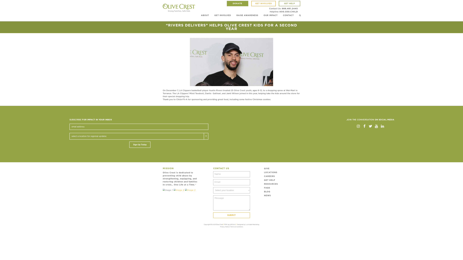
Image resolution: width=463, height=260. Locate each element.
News (267, 196)
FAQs (267, 188)
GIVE (266, 169)
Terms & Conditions (236, 227)
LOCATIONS (270, 172)
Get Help (269, 180)
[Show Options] (206, 136)
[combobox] (136, 136)
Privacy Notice (224, 227)
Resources (271, 184)
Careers (269, 176)
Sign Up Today (140, 145)
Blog (267, 192)
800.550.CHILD (288, 12)
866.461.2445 (290, 9)
